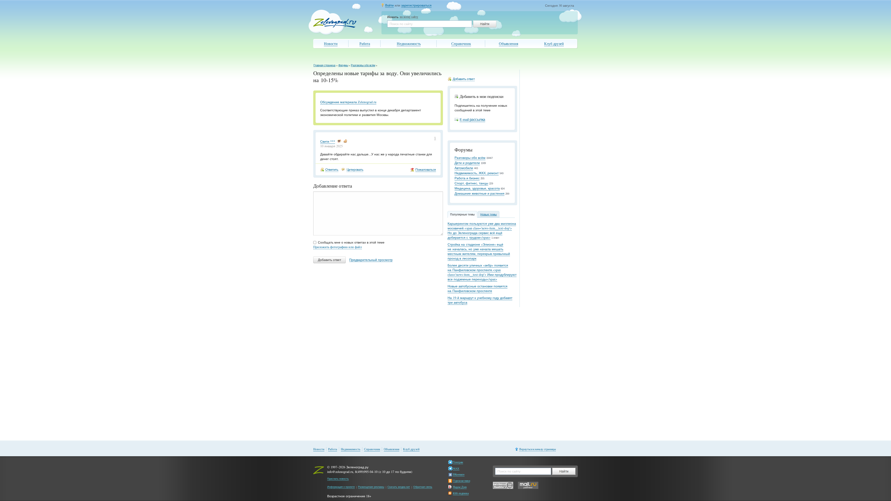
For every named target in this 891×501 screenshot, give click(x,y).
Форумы (343, 65)
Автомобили (464, 168)
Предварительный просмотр (371, 260)
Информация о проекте (341, 486)
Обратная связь (422, 486)
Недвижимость (409, 43)
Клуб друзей (554, 43)
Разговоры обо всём (363, 65)
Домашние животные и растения (479, 193)
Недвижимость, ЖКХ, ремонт (477, 173)
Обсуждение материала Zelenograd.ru (348, 102)
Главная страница (324, 65)
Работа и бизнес (467, 178)
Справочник (461, 43)
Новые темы (488, 214)
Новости (331, 43)
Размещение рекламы (371, 486)
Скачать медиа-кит (398, 486)
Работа (364, 43)
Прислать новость (338, 478)
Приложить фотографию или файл (337, 247)
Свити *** (327, 141)
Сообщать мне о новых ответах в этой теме (351, 242)
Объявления (508, 43)
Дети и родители (467, 163)
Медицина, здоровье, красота (477, 188)
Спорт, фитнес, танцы (471, 183)
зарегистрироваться (416, 5)
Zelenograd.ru (334, 23)
